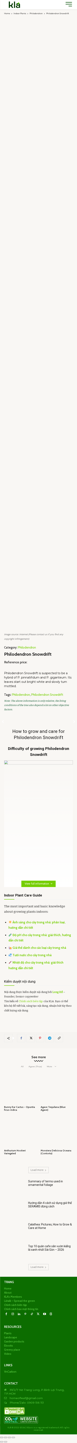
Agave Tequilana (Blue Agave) (53, 1108)
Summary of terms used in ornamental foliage (45, 1183)
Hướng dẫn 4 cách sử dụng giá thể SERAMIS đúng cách (50, 1204)
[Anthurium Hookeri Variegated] (20, 1131)
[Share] (9, 1437)
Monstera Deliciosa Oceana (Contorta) (56, 1152)
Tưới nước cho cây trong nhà (32, 955)
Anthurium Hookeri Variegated (15, 1152)
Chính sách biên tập (31, 1001)
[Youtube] (44, 1314)
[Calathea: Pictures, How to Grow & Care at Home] (14, 1230)
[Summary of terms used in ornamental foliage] (14, 1187)
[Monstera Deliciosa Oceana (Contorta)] (57, 1131)
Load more (37, 1170)
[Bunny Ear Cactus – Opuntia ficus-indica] (20, 1088)
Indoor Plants (20, 13)
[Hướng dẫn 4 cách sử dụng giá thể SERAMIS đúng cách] (14, 1209)
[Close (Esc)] (13, 1437)
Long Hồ (57, 992)
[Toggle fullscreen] (5, 1437)
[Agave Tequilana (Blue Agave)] (57, 1088)
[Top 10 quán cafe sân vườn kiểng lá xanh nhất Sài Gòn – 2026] (14, 1252)
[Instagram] (12, 1314)
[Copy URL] (59, 1038)
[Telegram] (49, 1038)
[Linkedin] (19, 1314)
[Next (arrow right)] (5, 1441)
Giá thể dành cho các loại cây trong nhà (39, 948)
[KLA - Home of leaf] (14, 4)
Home (7, 13)
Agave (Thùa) (35, 1066)
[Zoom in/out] (1, 1437)
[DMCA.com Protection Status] (14, 1414)
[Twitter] (30, 1038)
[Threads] (51, 1314)
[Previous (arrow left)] (1, 1441)
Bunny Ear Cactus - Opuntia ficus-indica (19, 1108)
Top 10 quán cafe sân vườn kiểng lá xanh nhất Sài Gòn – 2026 (49, 1248)
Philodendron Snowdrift (47, 694)
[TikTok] (32, 1314)
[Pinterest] (40, 1038)
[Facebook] (21, 1038)
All (22, 1066)
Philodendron (36, 13)
